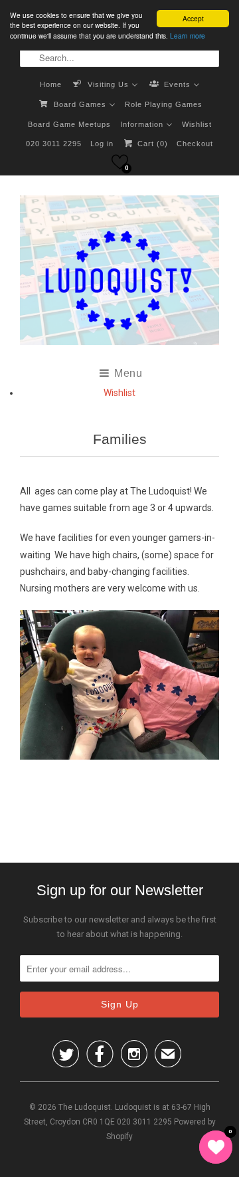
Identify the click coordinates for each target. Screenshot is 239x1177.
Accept (193, 18)
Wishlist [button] (119, 392)
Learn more (187, 36)
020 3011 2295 (54, 144)
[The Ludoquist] (119, 272)
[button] (120, 162)
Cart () (151, 144)
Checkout (195, 144)
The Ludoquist (84, 1107)
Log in (102, 144)
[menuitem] (51, 84)
